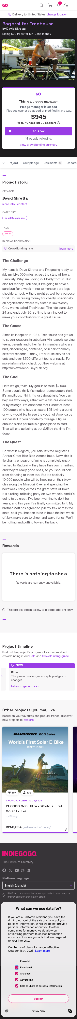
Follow (38, 131)
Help (32, 656)
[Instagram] (22, 871)
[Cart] (50, 5)
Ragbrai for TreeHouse (28, 24)
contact (22, 204)
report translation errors (32, 896)
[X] (10, 871)
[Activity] (58, 5)
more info (8, 204)
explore (28, 719)
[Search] (41, 5)
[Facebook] (4, 871)
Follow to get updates (25, 686)
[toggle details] (67, 831)
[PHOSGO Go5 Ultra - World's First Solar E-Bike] (35, 760)
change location (57, 14)
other (8, 233)
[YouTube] (17, 871)
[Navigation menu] (73, 5)
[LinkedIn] (28, 871)
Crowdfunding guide (55, 656)
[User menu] (65, 5)
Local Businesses (15, 218)
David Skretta (16, 28)
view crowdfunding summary (38, 144)
